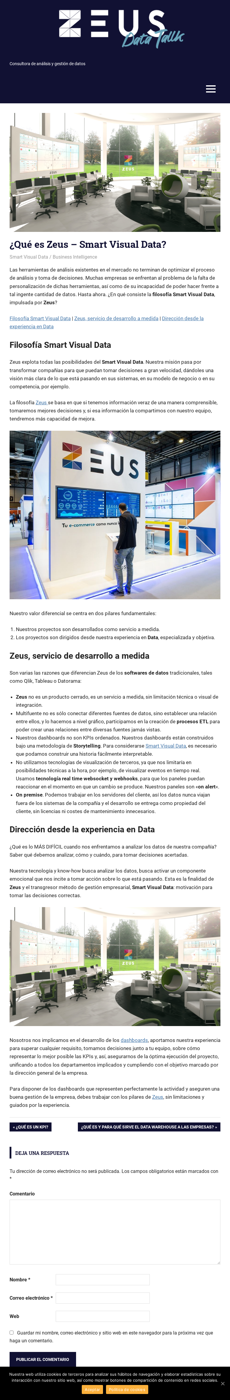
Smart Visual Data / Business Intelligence (53, 257)
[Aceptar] (223, 1383)
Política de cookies (127, 1389)
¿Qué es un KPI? (32, 1128)
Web (14, 1316)
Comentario (22, 1194)
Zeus (42, 402)
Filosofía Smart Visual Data (40, 318)
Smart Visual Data (166, 746)
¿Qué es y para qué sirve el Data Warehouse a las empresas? (147, 1128)
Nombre (20, 1280)
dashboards (134, 1040)
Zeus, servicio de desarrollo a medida (116, 318)
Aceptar (92, 1389)
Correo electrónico (31, 1298)
